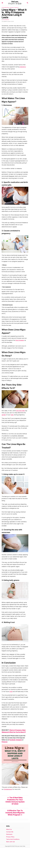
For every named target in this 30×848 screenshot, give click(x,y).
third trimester (19, 340)
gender (4, 415)
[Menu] (2, 3)
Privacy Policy (10, 837)
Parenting (12, 7)
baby (12, 415)
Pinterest (4, 742)
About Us (9, 829)
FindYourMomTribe (5, 7)
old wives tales (20, 410)
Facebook (12, 740)
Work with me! (10, 841)
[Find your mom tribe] (15, 3)
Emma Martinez (6, 19)
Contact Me (9, 832)
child (10, 691)
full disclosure (8, 789)
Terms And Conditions (12, 839)
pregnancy (23, 67)
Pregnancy (16, 7)
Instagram (19, 740)
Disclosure (9, 834)
